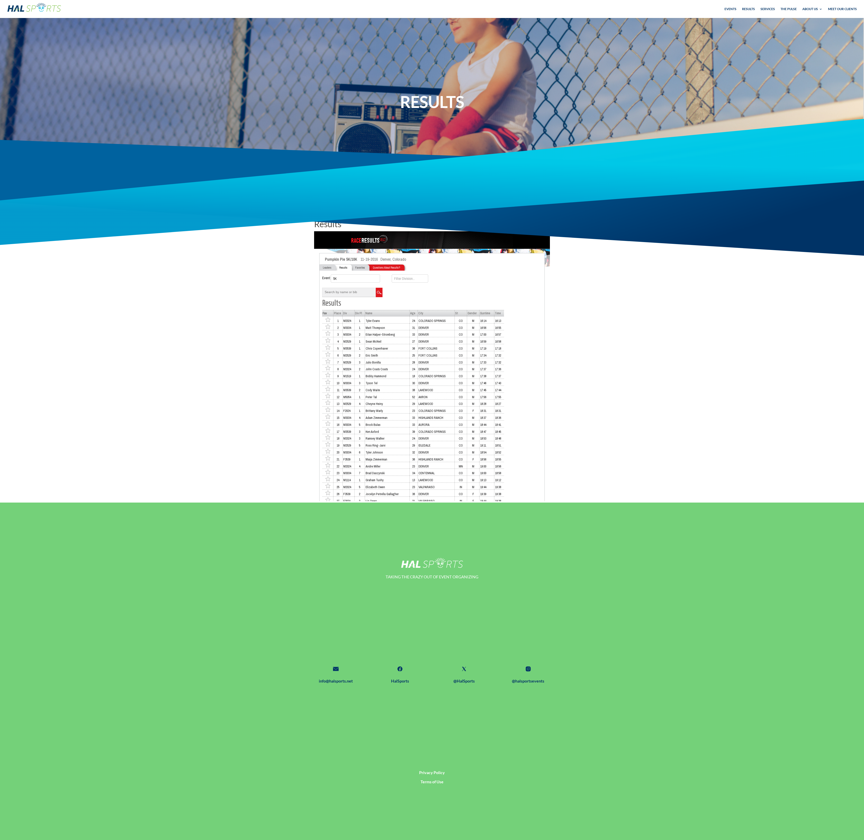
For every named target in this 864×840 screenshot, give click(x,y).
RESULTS (748, 9)
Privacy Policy (432, 772)
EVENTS (730, 9)
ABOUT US (810, 9)
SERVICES (767, 9)
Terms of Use (432, 781)
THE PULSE (789, 9)
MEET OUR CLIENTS (842, 9)
